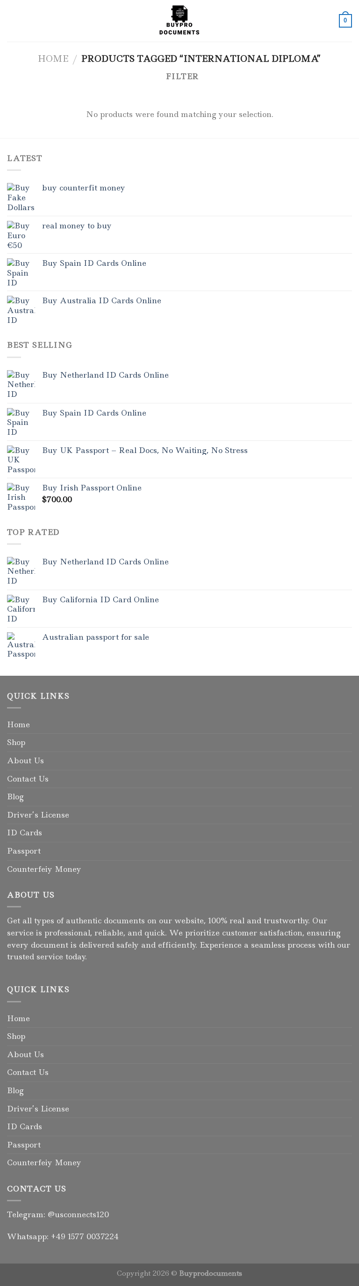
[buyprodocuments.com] (179, 21)
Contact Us (28, 779)
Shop (16, 742)
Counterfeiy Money (44, 869)
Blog (15, 796)
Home (53, 58)
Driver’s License (38, 815)
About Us (25, 760)
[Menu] (12, 20)
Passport (24, 851)
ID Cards (24, 832)
